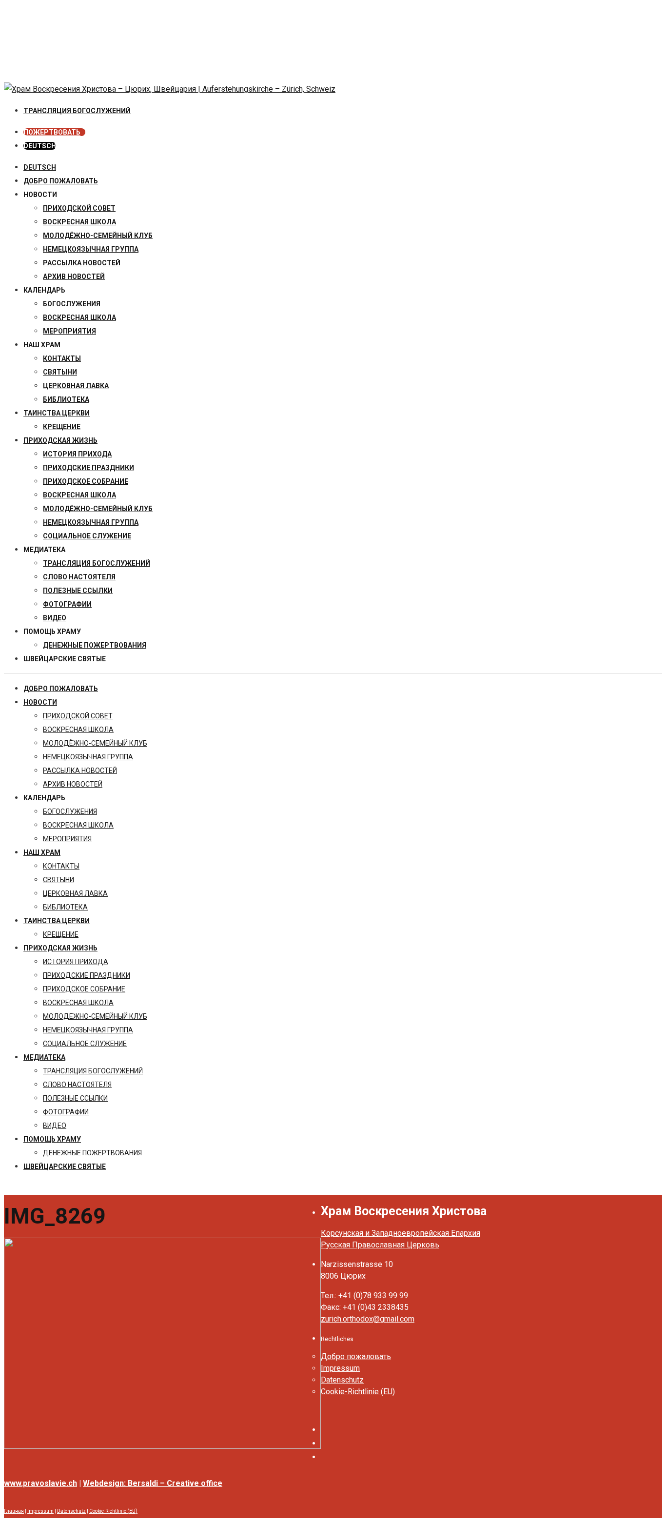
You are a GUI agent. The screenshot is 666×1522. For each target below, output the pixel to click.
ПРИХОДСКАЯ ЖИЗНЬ (60, 440)
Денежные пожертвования (94, 645)
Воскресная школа (79, 317)
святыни (60, 372)
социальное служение (87, 536)
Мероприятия (69, 331)
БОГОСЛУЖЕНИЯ (71, 304)
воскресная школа (79, 222)
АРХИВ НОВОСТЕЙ (74, 276)
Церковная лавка (76, 386)
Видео (54, 618)
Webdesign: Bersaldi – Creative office (152, 1483)
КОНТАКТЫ (62, 358)
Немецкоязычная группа (90, 522)
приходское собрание (85, 481)
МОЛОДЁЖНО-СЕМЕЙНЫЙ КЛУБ (98, 235)
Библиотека (66, 399)
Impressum (340, 1368)
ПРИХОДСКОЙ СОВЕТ (79, 208)
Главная (14, 1511)
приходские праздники (88, 468)
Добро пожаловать (60, 181)
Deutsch (39, 167)
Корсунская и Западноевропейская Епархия (400, 1233)
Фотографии (67, 604)
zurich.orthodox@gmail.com (367, 1319)
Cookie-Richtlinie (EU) (358, 1391)
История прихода (77, 454)
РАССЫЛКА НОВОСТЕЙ (81, 263)
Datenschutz (342, 1379)
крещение (61, 427)
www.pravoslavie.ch (40, 1483)
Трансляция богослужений (96, 563)
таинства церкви (56, 413)
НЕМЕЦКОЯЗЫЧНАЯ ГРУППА (90, 249)
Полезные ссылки (78, 590)
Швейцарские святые (64, 659)
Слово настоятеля (79, 577)
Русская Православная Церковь (380, 1244)
